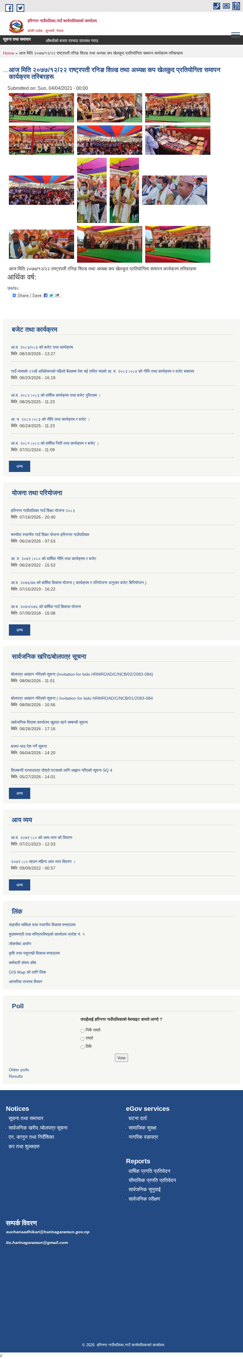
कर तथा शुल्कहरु (24, 1146)
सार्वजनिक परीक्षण (144, 1199)
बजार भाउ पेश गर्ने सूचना (29, 746)
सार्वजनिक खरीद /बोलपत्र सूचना (38, 1128)
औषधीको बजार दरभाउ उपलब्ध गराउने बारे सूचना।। (75, 40)
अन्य (19, 466)
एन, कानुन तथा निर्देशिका (31, 1137)
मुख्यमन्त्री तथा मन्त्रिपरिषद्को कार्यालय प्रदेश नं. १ (47, 934)
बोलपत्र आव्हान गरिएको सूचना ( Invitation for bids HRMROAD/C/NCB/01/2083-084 (82, 698)
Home (8, 53)
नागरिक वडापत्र (143, 1137)
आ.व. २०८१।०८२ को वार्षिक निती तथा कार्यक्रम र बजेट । (55, 443)
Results (16, 1076)
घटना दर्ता (138, 1118)
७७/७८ (13, 288)
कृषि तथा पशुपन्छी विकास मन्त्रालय (34, 953)
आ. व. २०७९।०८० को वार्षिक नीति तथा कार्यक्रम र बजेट (53, 558)
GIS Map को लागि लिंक (27, 972)
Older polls (19, 1069)
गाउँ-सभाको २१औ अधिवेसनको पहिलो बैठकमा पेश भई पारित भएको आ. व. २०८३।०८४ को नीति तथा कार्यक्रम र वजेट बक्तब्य (102, 371)
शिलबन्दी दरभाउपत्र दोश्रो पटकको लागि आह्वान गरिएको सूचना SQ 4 (61, 770)
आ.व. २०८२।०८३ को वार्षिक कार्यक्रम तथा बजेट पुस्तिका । (56, 395)
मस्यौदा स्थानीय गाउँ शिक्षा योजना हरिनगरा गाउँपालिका (50, 534)
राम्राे (89, 1038)
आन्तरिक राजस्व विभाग (25, 981)
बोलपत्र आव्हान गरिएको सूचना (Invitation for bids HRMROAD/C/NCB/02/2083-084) (82, 674)
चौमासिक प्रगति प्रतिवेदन (152, 1180)
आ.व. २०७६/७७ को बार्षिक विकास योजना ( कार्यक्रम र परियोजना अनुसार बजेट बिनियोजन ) (78, 582)
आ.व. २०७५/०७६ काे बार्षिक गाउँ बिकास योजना (46, 606)
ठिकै (89, 1046)
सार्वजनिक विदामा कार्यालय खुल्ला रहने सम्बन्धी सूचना (49, 722)
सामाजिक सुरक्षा (142, 1128)
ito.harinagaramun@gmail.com (37, 1242)
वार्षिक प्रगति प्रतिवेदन (149, 1171)
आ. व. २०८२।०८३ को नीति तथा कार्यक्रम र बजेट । (50, 419)
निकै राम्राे (93, 1030)
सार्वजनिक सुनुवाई (145, 1189)
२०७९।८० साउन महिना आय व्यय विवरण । (43, 861)
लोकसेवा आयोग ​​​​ (20, 943)
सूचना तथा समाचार (26, 1118)
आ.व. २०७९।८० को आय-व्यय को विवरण (41, 837)
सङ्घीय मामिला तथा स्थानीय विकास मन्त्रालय (42, 924)
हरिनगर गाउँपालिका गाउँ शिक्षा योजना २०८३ (43, 510)
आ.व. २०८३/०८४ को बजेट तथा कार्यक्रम (42, 347)
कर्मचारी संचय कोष (22, 962)
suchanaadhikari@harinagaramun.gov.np (47, 1231)
